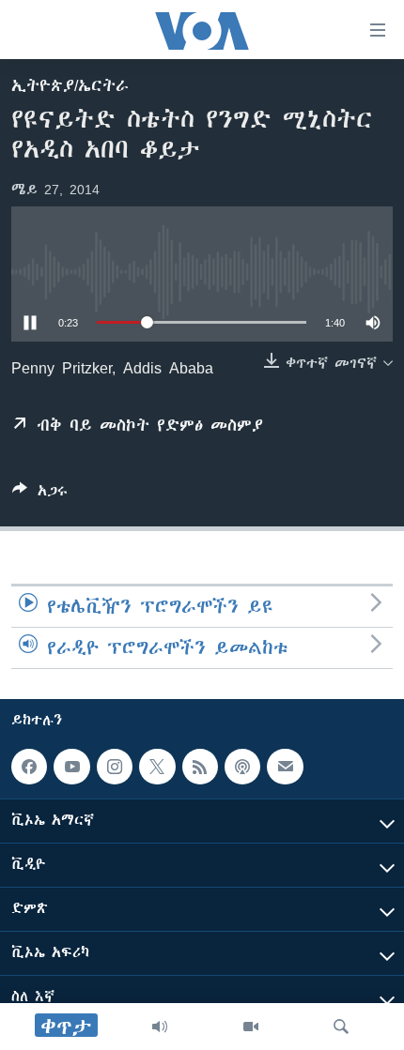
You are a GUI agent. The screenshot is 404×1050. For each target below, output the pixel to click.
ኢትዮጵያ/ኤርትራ (70, 85)
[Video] (251, 1026)
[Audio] (160, 1026)
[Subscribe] (285, 766)
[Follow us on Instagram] (114, 766)
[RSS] (200, 766)
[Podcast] (242, 766)
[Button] (40, 494)
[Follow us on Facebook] (29, 766)
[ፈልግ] (341, 1026)
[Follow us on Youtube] (71, 766)
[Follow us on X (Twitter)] (157, 766)
